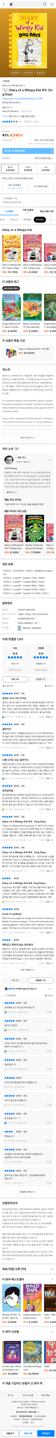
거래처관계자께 (36, 1419)
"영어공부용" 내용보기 (28, 797)
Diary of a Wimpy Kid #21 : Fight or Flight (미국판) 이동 (11, 254)
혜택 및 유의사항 (15, 669)
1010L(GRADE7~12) (28, 623)
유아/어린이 (18, 570)
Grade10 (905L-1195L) (34, 589)
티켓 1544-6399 (38, 1402)
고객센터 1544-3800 (20, 1402)
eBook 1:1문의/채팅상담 (26, 1407)
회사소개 (25, 1419)
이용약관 (13, 1416)
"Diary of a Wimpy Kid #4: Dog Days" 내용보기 (28, 890)
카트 (52, 4)
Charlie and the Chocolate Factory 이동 (32, 1303)
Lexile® (17, 578)
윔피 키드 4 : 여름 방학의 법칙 (22, 116)
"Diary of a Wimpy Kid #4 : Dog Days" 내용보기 (28, 828)
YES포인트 (7, 140)
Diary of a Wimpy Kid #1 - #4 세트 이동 (28, 353)
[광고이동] (45, 4)
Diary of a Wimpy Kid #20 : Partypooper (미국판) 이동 (32, 254)
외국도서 (7, 570)
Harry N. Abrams (10, 111)
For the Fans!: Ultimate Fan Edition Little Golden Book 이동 (11, 1358)
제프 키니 (6, 107)
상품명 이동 (11, 313)
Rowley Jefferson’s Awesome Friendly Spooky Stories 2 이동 (34, 534)
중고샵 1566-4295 (29, 1404)
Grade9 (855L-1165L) (34, 585)
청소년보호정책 (40, 1416)
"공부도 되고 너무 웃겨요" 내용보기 (28, 705)
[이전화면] (3, 4)
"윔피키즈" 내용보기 (28, 736)
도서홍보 (25, 1422)
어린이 (29, 570)
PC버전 (17, 1419)
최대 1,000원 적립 (43, 158)
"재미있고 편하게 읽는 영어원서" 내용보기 (28, 951)
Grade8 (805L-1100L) (34, 581)
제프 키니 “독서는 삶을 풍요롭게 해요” (25, 504)
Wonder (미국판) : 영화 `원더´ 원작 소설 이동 (11, 1303)
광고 (32, 1422)
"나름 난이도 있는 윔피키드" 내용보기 (28, 766)
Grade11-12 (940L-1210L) (36, 593)
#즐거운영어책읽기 (11, 288)
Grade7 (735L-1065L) (34, 578)
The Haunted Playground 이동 (32, 1358)
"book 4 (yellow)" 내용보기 (28, 920)
